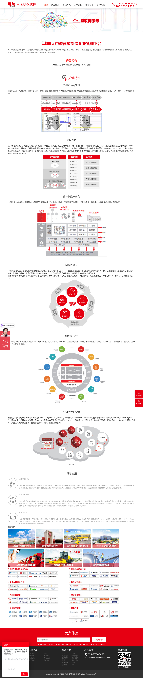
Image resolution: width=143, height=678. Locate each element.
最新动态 (89, 4)
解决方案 (67, 4)
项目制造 (75, 658)
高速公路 (75, 660)
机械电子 (65, 662)
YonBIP (31, 656)
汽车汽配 (65, 656)
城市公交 (65, 664)
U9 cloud (47, 658)
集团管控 (75, 656)
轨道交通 (65, 658)
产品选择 (55, 4)
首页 (46, 4)
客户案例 (101, 4)
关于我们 (78, 4)
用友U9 (46, 660)
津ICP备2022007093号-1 (89, 674)
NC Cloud (47, 656)
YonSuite (31, 658)
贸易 (73, 664)
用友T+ (46, 653)
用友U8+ (31, 653)
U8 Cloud (31, 660)
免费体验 (99, 639)
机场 (73, 653)
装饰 (73, 662)
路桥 (63, 660)
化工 (63, 653)
